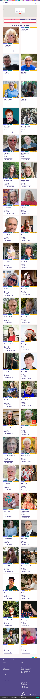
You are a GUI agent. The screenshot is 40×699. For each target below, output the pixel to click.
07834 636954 (23, 459)
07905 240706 (6, 623)
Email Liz (22, 75)
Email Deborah (23, 374)
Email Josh (23, 32)
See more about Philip (8, 240)
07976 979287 (6, 596)
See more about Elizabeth (26, 461)
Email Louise (6, 374)
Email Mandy (23, 402)
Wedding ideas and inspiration (7, 666)
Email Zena (23, 264)
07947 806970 (6, 238)
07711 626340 (23, 650)
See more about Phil (8, 489)
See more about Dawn (26, 490)
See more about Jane (25, 517)
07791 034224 (6, 650)
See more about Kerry (26, 652)
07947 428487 (23, 265)
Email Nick (5, 156)
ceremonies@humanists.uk (24, 687)
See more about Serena (9, 213)
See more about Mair (8, 406)
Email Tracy (6, 102)
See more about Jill (25, 213)
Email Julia (22, 102)
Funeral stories (23, 676)
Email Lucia (6, 458)
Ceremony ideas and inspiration (25, 666)
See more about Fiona (25, 349)
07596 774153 (23, 431)
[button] (35, 3)
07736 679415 (6, 569)
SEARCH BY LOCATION (28, 19)
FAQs (4, 668)
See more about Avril (8, 295)
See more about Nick (8, 159)
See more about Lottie (26, 294)
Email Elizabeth (23, 458)
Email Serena (6, 210)
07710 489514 (23, 375)
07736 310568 (23, 130)
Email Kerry (23, 649)
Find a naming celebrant (6, 676)
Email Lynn (5, 264)
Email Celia (5, 595)
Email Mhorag (23, 183)
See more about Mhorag (26, 186)
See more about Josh (25, 35)
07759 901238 (6, 347)
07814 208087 (23, 515)
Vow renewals (5, 667)
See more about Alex (8, 132)
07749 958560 (6, 431)
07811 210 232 (6, 542)
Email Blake (23, 129)
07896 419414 (6, 403)
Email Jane (23, 514)
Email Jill (22, 210)
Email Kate (5, 622)
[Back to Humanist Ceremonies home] (8, 3)
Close (38, 697)
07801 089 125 (6, 292)
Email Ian (5, 75)
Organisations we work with (24, 667)
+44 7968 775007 (24, 347)
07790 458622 (23, 569)
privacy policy (24, 697)
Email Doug (23, 430)
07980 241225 (6, 487)
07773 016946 (23, 184)
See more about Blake (25, 132)
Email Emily (6, 541)
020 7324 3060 (23, 686)
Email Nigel (23, 156)
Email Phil (5, 486)
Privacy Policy (5, 691)
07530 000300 (23, 623)
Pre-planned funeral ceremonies (25, 669)
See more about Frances (26, 240)
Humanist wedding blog (6, 669)
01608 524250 (23, 157)
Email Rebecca (23, 319)
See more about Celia (8, 598)
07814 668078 (23, 211)
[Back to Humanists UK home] (29, 694)
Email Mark (5, 319)
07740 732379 (6, 211)
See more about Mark (8, 322)
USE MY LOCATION (20, 22)
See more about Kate (8, 625)
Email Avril (5, 291)
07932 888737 (6, 320)
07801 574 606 (6, 184)
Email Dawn (23, 486)
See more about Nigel (25, 159)
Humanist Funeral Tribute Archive (25, 671)
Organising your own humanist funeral (26, 668)
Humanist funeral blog (24, 672)
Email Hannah (23, 568)
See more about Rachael (9, 433)
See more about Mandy (26, 405)
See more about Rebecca (26, 322)
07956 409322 (23, 403)
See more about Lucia (8, 462)
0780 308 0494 (6, 157)
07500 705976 (6, 375)
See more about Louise (9, 377)
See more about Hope (25, 625)
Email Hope (23, 622)
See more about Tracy (8, 105)
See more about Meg (8, 516)
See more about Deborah (26, 378)
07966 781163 (23, 542)
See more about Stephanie (9, 350)
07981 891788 (23, 292)
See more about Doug (25, 434)
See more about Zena (25, 267)
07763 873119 (23, 238)
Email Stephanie (6, 346)
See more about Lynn (8, 267)
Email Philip (6, 237)
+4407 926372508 (7, 459)
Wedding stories (23, 675)
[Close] (24, 9)
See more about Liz (8, 652)
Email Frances (23, 237)
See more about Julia (25, 105)
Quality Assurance (23, 691)
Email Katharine (6, 183)
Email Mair (5, 402)
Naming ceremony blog (6, 680)
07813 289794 (23, 320)
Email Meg (5, 514)
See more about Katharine (9, 186)
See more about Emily (8, 544)
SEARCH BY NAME (12, 19)
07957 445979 (6, 265)
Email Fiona (23, 346)
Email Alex (5, 129)
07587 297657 (6, 130)
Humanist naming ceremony (7, 675)
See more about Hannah (26, 571)
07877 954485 (23, 596)
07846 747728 (23, 487)
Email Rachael (6, 430)
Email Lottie (23, 291)
